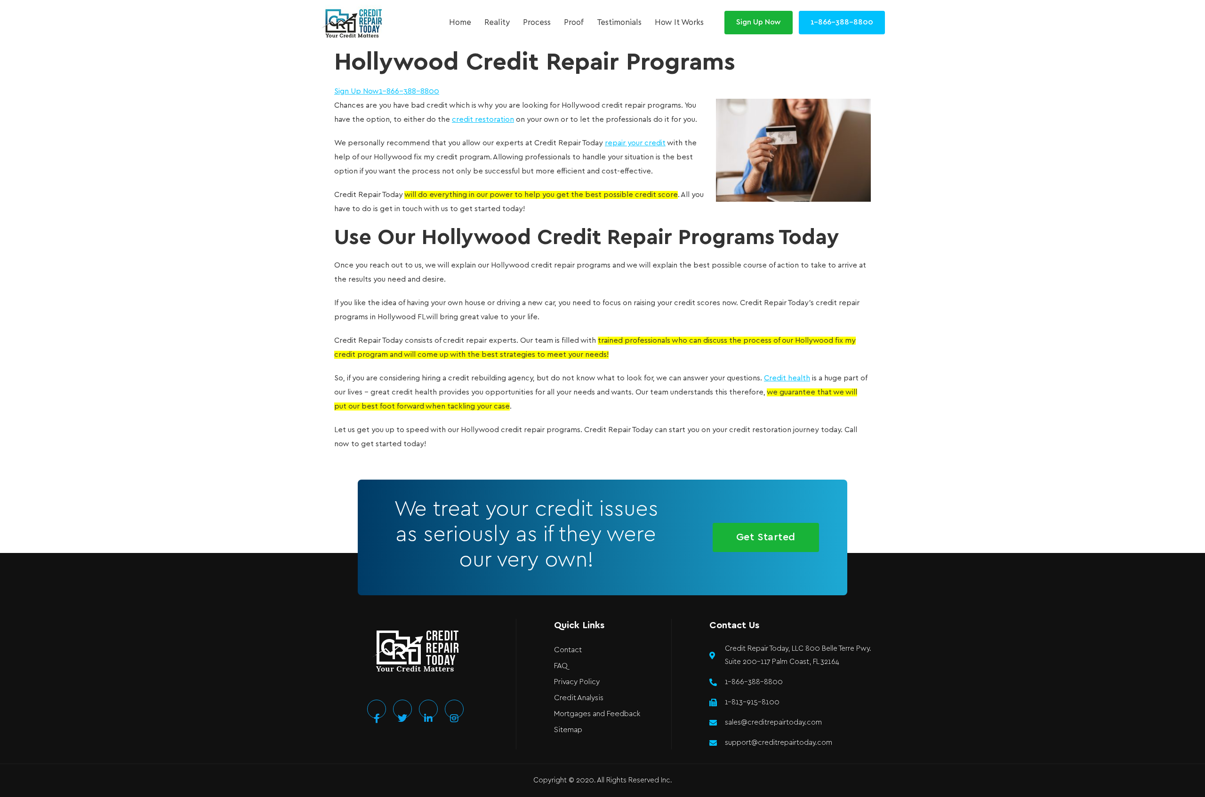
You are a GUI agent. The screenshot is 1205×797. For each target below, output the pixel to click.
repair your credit (635, 143)
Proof (574, 22)
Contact (568, 650)
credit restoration (483, 120)
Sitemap (568, 730)
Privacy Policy (577, 682)
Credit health (787, 378)
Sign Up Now (356, 91)
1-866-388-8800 (409, 91)
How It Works (679, 22)
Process (537, 22)
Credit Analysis (578, 698)
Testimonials (619, 22)
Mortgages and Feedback (597, 714)
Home (460, 22)
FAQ (561, 666)
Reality (497, 22)
